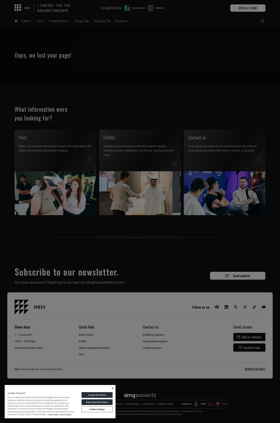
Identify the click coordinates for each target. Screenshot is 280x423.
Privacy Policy (65, 414)
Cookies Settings (97, 409)
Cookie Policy (53, 414)
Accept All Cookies (97, 395)
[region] (60, 401)
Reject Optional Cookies (97, 402)
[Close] (112, 388)
